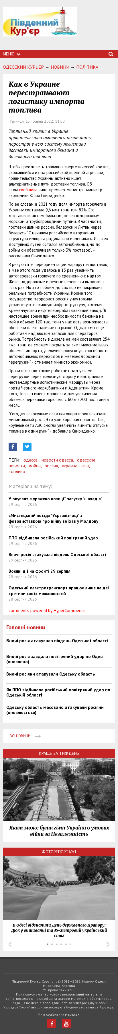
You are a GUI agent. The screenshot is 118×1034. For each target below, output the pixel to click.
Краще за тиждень (59, 753)
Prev (10, 944)
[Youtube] (66, 1023)
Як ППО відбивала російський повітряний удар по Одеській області (58, 692)
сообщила (28, 189)
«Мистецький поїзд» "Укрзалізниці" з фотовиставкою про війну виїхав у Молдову (53, 518)
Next (108, 944)
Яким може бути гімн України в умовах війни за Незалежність (59, 831)
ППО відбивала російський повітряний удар (53, 538)
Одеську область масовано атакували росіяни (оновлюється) (55, 709)
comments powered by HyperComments (47, 610)
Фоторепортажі (59, 851)
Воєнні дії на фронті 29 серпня (39, 571)
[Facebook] (51, 1023)
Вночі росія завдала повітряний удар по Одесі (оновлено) (54, 658)
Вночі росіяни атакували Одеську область (50, 674)
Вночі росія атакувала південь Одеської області (57, 554)
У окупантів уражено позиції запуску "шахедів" (55, 498)
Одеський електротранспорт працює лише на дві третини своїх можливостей (59, 590)
